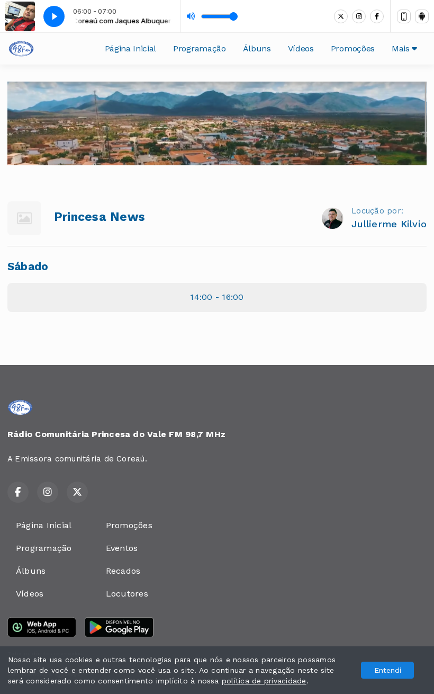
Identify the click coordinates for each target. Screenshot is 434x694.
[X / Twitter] (341, 16)
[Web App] (404, 16)
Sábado (27, 266)
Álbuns (257, 48)
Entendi (387, 670)
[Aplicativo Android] (422, 16)
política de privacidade (264, 681)
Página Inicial (131, 48)
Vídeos (301, 48)
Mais (402, 48)
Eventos (122, 548)
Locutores (127, 594)
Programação (199, 48)
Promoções (353, 48)
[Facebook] (377, 16)
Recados (123, 571)
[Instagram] (359, 16)
